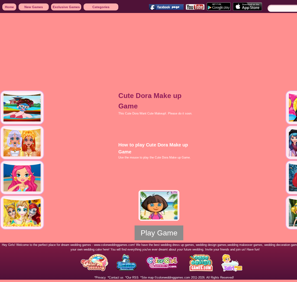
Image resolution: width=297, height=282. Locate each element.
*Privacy (100, 277)
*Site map (147, 277)
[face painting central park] (22, 212)
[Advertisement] (139, 48)
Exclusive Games (66, 7)
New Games (33, 7)
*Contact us (115, 277)
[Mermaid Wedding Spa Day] (22, 177)
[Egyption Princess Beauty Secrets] (22, 142)
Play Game (159, 233)
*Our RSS (132, 277)
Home (9, 7)
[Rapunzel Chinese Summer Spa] (22, 107)
